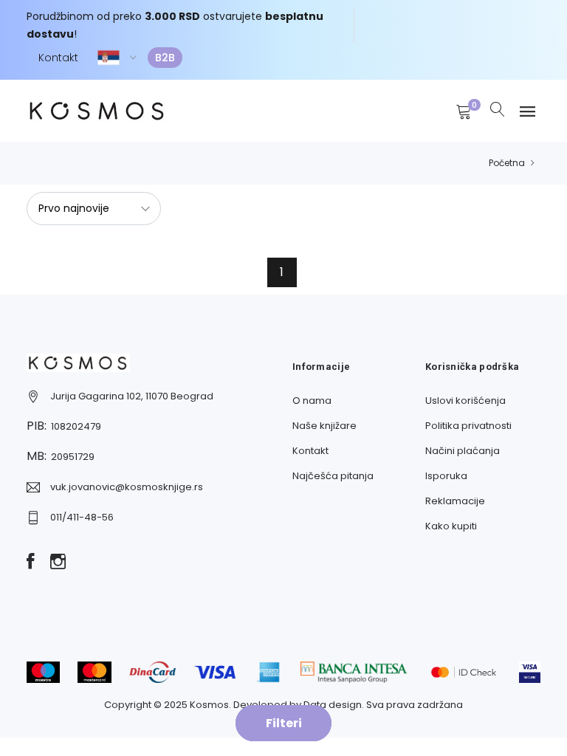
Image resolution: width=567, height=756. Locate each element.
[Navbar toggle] (527, 112)
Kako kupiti (451, 526)
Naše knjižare (324, 426)
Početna (507, 163)
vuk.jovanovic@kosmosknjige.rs (126, 487)
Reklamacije (455, 501)
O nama (311, 401)
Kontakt (58, 57)
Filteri (284, 723)
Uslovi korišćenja (465, 401)
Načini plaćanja (462, 451)
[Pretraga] (497, 110)
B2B (165, 57)
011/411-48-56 (82, 517)
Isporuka (446, 476)
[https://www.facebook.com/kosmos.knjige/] (31, 562)
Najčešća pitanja (333, 476)
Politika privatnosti (468, 426)
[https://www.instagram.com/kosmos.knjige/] (58, 562)
